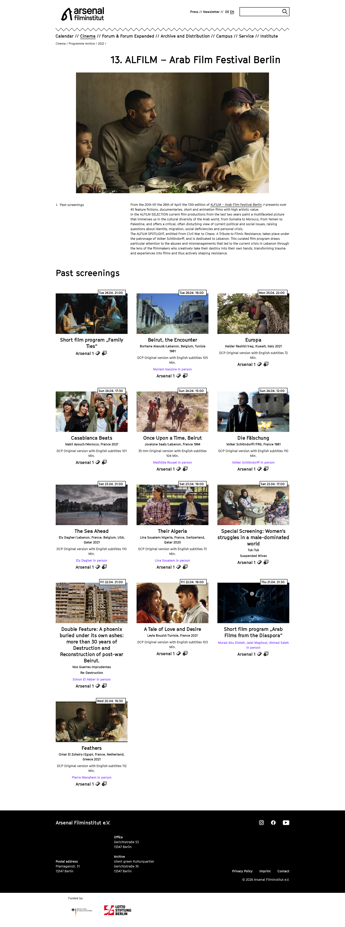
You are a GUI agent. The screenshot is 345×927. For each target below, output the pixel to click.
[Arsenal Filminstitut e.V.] (82, 14)
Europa (253, 340)
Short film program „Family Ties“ (91, 343)
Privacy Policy (242, 871)
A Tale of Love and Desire (172, 629)
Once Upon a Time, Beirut (172, 438)
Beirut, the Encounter (172, 340)
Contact (283, 871)
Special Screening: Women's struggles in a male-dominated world (253, 537)
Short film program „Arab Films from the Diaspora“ (253, 632)
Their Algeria (172, 531)
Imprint (265, 871)
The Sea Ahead (92, 531)
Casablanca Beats (91, 438)
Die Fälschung (253, 438)
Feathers (92, 748)
